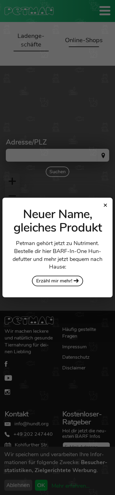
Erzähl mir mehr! (55, 280)
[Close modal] (105, 205)
